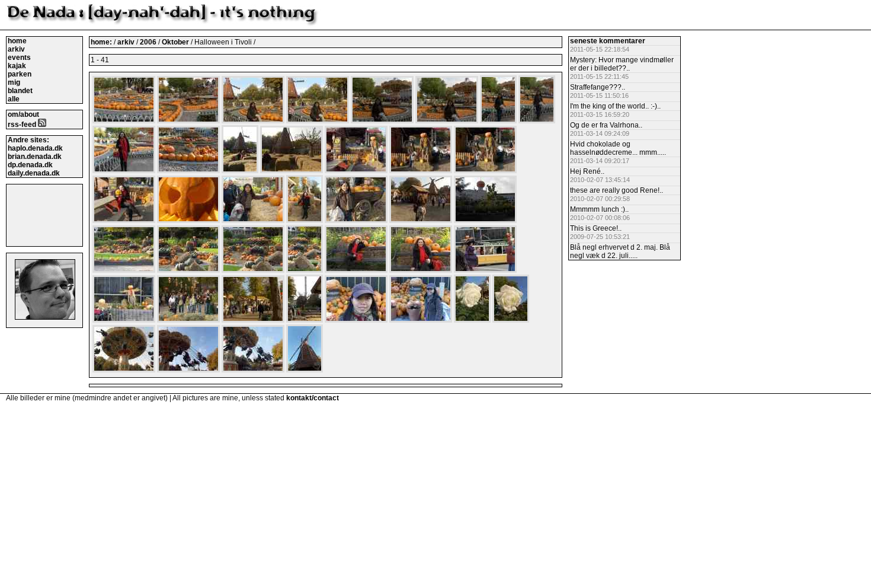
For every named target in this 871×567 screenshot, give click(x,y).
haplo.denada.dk (35, 148)
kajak (17, 66)
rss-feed (23, 124)
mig (14, 82)
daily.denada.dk (34, 173)
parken (19, 74)
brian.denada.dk (35, 156)
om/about (23, 114)
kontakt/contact (312, 398)
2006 (148, 42)
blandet (20, 91)
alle (14, 99)
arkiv (16, 49)
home (17, 41)
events (19, 57)
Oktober (176, 42)
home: (102, 42)
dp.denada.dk (30, 165)
